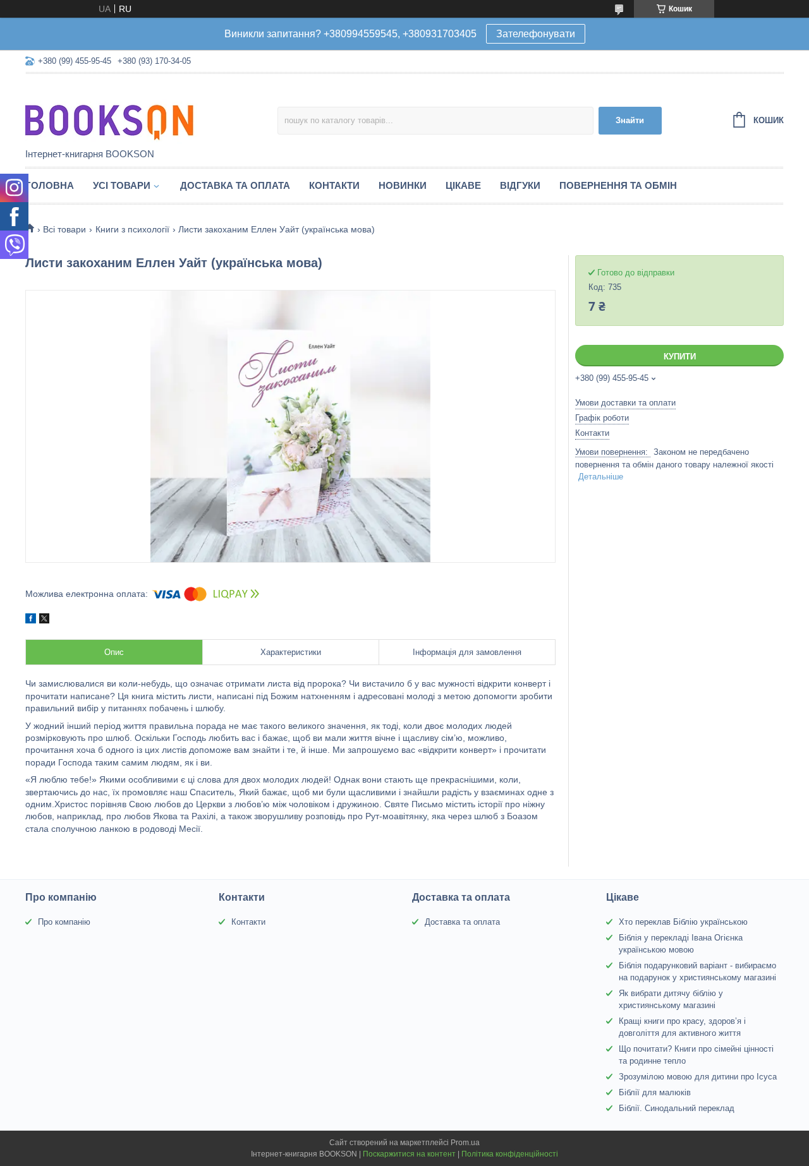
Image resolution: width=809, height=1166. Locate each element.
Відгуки (520, 185)
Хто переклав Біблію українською (683, 922)
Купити (680, 356)
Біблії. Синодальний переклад (676, 1108)
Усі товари (121, 185)
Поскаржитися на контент (409, 1154)
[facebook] (30, 620)
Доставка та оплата (235, 185)
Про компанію (64, 922)
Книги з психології (132, 229)
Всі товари (64, 229)
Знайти (630, 120)
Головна (49, 185)
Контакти (334, 185)
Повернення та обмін (618, 185)
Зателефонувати (535, 33)
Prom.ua (465, 1142)
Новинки (403, 185)
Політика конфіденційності (509, 1154)
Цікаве (463, 185)
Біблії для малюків (655, 1092)
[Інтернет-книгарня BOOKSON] (135, 111)
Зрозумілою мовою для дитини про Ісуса (698, 1076)
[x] (44, 620)
